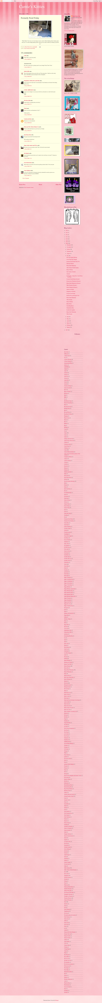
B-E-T (65, 389)
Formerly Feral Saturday (69, 520)
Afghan (65, 368)
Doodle (65, 479)
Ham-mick (66, 575)
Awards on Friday (67, 385)
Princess (65, 768)
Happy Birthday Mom (68, 594)
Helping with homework (69, 613)
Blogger (56, 1000)
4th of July (66, 351)
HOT (65, 622)
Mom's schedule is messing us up (70, 711)
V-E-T (65, 943)
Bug (65, 425)
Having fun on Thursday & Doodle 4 (74, 281)
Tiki (65, 901)
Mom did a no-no (67, 692)
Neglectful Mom (67, 722)
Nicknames (66, 737)
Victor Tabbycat (27, 170)
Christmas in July (67, 444)
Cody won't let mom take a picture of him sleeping (72, 454)
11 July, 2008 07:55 (28, 104)
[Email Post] (40, 46)
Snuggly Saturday (67, 834)
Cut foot (65, 464)
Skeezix (65, 820)
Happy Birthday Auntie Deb (69, 588)
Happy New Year (67, 603)
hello (65, 609)
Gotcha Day (66, 562)
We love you (66, 958)
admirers (66, 365)
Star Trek (66, 843)
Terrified (66, 879)
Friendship (66, 534)
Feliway (65, 502)
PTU (65, 771)
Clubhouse (66, 448)
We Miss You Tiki (67, 960)
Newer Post (22, 184)
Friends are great (67, 532)
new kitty (66, 726)
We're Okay (66, 969)
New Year (66, 736)
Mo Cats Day (66, 688)
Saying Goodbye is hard (68, 796)
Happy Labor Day (67, 602)
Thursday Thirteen (70, 263)
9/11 (65, 357)
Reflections (66, 783)
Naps (65, 719)
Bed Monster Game (68, 401)
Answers (66, 374)
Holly (65, 620)
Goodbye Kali (67, 556)
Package (65, 751)
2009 (67, 241)
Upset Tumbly (67, 941)
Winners (65, 977)
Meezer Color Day (67, 664)
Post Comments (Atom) (29, 187)
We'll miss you (67, 966)
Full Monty (66, 537)
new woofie (66, 734)
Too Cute (66, 913)
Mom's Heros (69, 303)
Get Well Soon (67, 547)
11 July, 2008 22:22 (28, 175)
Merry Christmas (67, 679)
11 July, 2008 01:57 (28, 67)
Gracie (65, 564)
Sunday (65, 860)
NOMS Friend (67, 741)
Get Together (66, 545)
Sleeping (66, 824)
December (69, 245)
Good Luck (66, 553)
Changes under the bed (68, 438)
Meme (65, 673)
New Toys (66, 730)
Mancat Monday (67, 660)
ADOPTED (66, 367)
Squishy (65, 839)
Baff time (66, 393)
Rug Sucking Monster (68, 788)
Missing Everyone (67, 685)
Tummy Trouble (67, 935)
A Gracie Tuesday (67, 361)
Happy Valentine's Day (68, 605)
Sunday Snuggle (67, 862)
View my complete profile (69, 30)
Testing (65, 881)
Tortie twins (66, 918)
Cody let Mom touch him (69, 451)
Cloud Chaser (66, 446)
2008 (67, 243)
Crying (65, 462)
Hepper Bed (66, 615)
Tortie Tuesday (67, 917)
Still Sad (66, 851)
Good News (66, 554)
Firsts (65, 511)
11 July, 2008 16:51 (28, 149)
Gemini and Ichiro (28, 119)
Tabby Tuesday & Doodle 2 (72, 285)
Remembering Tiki (67, 786)
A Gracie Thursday (67, 359)
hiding (65, 617)
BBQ (65, 397)
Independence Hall (67, 632)
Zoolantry (66, 990)
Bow (65, 421)
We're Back (66, 967)
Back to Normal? (67, 391)
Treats (65, 926)
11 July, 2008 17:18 (28, 158)
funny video (66, 543)
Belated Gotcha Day (68, 402)
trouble (65, 930)
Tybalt (25, 108)
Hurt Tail (66, 626)
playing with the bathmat (69, 764)
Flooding (66, 515)
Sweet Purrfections (28, 162)
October (68, 249)
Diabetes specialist (67, 471)
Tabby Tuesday (69, 299)
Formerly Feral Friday (30, 48)
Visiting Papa (66, 949)
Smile (65, 832)
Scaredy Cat (66, 800)
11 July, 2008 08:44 (28, 122)
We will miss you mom (68, 964)
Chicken (65, 442)
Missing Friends (67, 686)
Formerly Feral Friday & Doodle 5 (73, 279)
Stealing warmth (67, 847)
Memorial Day (67, 675)
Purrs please (66, 777)
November (69, 247)
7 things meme (67, 355)
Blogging (66, 416)
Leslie (25, 55)
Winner (65, 975)
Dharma (65, 468)
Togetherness (66, 911)
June (68, 316)
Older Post (58, 184)
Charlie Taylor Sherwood (69, 440)
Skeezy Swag (66, 822)
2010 (67, 239)
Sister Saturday (67, 817)
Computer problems (68, 456)
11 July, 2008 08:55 (28, 130)
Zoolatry (66, 992)
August (68, 253)
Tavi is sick (66, 873)
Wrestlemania (66, 984)
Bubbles (65, 423)
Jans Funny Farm (27, 134)
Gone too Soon (67, 551)
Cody (25, 48)
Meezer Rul (66, 668)
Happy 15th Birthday (68, 581)
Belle (65, 404)
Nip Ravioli (66, 739)
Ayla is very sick (67, 387)
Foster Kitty (66, 522)
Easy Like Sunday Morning (72, 257)
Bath (65, 395)
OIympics (66, 745)
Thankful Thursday (68, 888)
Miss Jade (66, 683)
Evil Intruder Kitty (67, 492)
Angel (65, 370)
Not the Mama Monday (68, 743)
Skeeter (65, 818)
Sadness (65, 792)
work (65, 981)
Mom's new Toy (67, 709)
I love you (66, 628)
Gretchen (66, 570)
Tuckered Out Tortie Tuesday (69, 932)
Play (65, 762)
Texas (65, 883)
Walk (65, 952)
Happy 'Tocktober (67, 577)
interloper (66, 634)
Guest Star (66, 573)
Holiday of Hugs (67, 619)
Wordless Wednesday (68, 979)
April (68, 321)
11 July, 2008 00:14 (28, 59)
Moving (65, 715)
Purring (65, 773)
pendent (65, 756)
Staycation (66, 845)
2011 (67, 236)
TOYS (65, 920)
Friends (65, 530)
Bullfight (66, 427)
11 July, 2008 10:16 (28, 141)
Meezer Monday (70, 269)
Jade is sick (66, 643)
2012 (67, 234)
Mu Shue (66, 717)
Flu (65, 517)
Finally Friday (67, 507)
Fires (65, 509)
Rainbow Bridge (67, 779)
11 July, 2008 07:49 (28, 96)
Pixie (65, 760)
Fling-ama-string (67, 513)
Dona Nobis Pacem (68, 477)
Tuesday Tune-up (67, 934)
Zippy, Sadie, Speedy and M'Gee (30, 145)
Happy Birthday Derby (68, 592)
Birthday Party (67, 408)
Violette (65, 947)
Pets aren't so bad (67, 758)
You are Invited (67, 986)
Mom (65, 690)
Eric (65, 490)
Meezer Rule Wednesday (71, 265)
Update (65, 939)
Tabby (65, 866)
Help (65, 611)
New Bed (66, 724)
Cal (65, 431)
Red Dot (65, 781)
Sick (65, 809)
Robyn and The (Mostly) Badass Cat (31, 127)
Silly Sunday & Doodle (71, 271)
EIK (65, 483)
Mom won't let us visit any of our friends (72, 700)
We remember (67, 962)
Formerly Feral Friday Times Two (73, 261)
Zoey (65, 988)
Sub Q (65, 856)
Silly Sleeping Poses (68, 813)
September (69, 251)
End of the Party (67, 488)
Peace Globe (66, 754)
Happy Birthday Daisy (68, 590)
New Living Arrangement (69, 728)
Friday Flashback (67, 526)
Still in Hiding (67, 849)
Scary (65, 802)
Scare (65, 798)
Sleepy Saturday (67, 830)
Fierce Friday (66, 505)
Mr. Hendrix (26, 153)
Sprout (65, 837)
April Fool (66, 376)
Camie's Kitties (32, 6)
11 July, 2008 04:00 (28, 76)
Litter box (66, 649)
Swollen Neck (67, 864)
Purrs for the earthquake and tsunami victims (72, 775)
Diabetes (66, 470)
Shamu (65, 805)
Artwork (66, 378)
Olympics (66, 747)
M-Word (65, 658)
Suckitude (66, 858)
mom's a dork (66, 702)
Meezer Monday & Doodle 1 (72, 287)
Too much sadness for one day (70, 915)
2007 (67, 330)
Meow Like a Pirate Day (68, 677)
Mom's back (66, 703)
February (69, 325)
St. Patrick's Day (67, 841)
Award (65, 382)
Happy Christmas (67, 598)
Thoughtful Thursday (68, 894)
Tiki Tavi (66, 903)
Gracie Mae (66, 566)
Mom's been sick (67, 705)
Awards (65, 384)
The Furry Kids (27, 100)
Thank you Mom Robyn (68, 886)
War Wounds (66, 954)
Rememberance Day (68, 785)
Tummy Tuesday (67, 937)
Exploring (66, 498)
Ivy (65, 637)
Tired (65, 905)
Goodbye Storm (67, 560)
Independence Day (70, 307)
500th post (66, 353)
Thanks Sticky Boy (67, 890)
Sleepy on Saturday (68, 828)
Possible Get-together (71, 310)
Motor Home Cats (76, 16)
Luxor (65, 654)
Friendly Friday (67, 528)
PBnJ (65, 752)
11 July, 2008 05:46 (28, 85)
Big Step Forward (67, 406)
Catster (65, 436)
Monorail (66, 713)
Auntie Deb (66, 380)
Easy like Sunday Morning (69, 481)
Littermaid (66, 651)
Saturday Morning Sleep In (69, 794)
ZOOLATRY (26, 71)
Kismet (65, 645)
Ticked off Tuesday (67, 900)
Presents (65, 766)
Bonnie (65, 419)
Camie (65, 433)
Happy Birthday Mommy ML (69, 596)
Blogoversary (66, 418)
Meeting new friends (68, 662)
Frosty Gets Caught (68, 536)
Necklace (66, 720)
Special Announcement (68, 835)
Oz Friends (66, 749)
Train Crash (66, 922)
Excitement (66, 496)
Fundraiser (66, 541)
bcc (65, 399)
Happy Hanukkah (67, 600)
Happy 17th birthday (68, 585)
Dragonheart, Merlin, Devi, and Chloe (32, 80)
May (68, 318)
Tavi (65, 871)
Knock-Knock (67, 647)
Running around (67, 790)
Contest (65, 458)
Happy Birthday (67, 586)
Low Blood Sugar (67, 653)
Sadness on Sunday (70, 289)
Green (65, 568)
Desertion (66, 466)
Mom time (66, 698)
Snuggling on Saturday (71, 291)
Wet (65, 973)
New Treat (66, 732)
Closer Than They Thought (72, 259)
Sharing (65, 807)
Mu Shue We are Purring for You (73, 295)
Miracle (65, 681)
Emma (65, 487)
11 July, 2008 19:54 (28, 166)
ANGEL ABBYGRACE (29, 90)
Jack (65, 639)
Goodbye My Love (67, 558)
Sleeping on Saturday (68, 826)
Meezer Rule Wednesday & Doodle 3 (74, 283)
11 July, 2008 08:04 (28, 114)
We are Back (66, 956)
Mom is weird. (67, 696)
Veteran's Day (66, 945)
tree (65, 928)
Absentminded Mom (68, 363)
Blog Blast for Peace (68, 414)
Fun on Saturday (67, 539)
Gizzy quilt (66, 549)
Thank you (66, 885)
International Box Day (68, 636)
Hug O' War (66, 624)
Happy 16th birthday (68, 583)
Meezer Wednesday (68, 671)
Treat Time (66, 924)
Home (40, 184)
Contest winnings (67, 460)
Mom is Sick (66, 694)
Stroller (65, 852)
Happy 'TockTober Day (68, 579)
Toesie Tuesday (67, 909)
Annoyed (68, 273)
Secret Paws (66, 803)
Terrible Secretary (67, 877)
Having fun (66, 607)
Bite (65, 410)
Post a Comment (26, 178)
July (68, 255)
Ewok (65, 494)
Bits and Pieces (67, 412)
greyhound (66, 571)
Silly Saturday (67, 811)
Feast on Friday (67, 500)
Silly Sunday (66, 815)
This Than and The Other (69, 892)
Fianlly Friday (67, 504)
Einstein (65, 485)
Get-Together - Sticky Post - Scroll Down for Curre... (74, 276)
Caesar (65, 429)
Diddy (65, 473)
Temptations (66, 875)
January (68, 327)
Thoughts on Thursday (68, 896)
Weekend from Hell (68, 971)
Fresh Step (66, 524)
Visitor (65, 951)
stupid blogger (67, 854)
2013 (67, 232)
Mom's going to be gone (68, 707)
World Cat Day (67, 983)
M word (65, 656)
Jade (65, 641)
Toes (65, 907)
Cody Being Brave (70, 305)
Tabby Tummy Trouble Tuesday (73, 267)
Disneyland (66, 475)
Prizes (65, 769)
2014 (67, 230)
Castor (65, 434)
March (68, 323)
